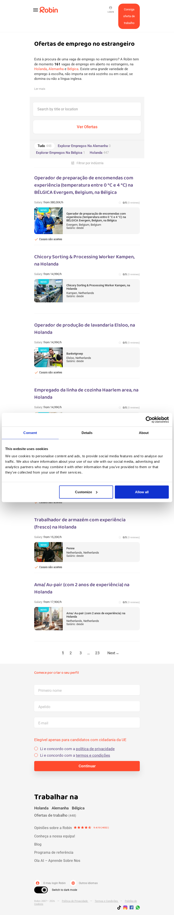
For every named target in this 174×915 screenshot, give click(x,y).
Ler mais (39, 88)
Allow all (142, 492)
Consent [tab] (30, 433)
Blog (37, 844)
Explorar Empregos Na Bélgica (60, 153)
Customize (83, 492)
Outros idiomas (84, 883)
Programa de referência (53, 852)
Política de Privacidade (75, 901)
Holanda (40, 69)
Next (113, 653)
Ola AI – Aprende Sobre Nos (57, 860)
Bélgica (72, 69)
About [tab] (144, 433)
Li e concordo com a (77, 749)
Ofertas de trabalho (55, 815)
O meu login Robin (51, 883)
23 (97, 653)
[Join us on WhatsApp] (136, 908)
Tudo (44, 146)
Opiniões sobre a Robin (71, 828)
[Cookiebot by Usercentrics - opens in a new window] (149, 419)
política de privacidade (95, 749)
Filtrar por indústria (87, 163)
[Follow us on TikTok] (120, 908)
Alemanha (56, 69)
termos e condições (93, 755)
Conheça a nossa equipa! (54, 836)
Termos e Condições (106, 901)
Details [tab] (87, 433)
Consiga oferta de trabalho (129, 16)
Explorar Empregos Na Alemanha (84, 146)
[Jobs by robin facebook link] (131, 908)
